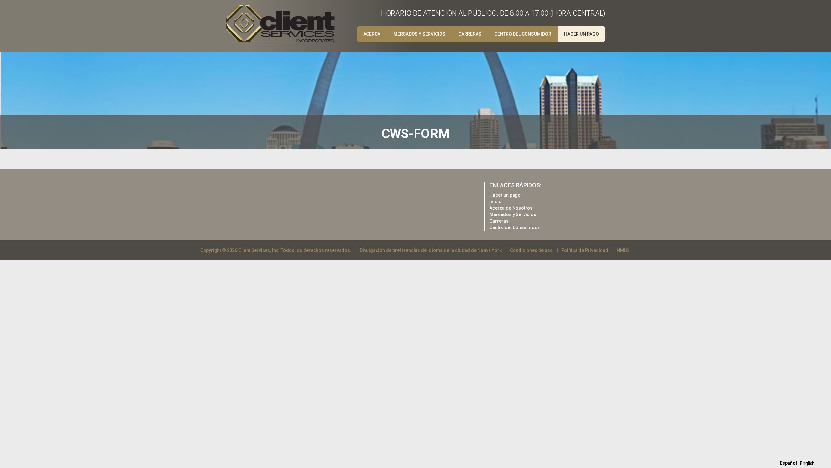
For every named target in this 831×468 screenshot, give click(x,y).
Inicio (496, 201)
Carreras (499, 221)
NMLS (623, 250)
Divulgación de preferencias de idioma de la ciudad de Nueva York (431, 250)
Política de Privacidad (584, 250)
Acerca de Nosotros (511, 208)
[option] (807, 463)
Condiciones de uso (531, 250)
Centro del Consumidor (522, 34)
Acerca (371, 34)
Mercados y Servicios (419, 34)
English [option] (807, 463)
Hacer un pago (581, 34)
